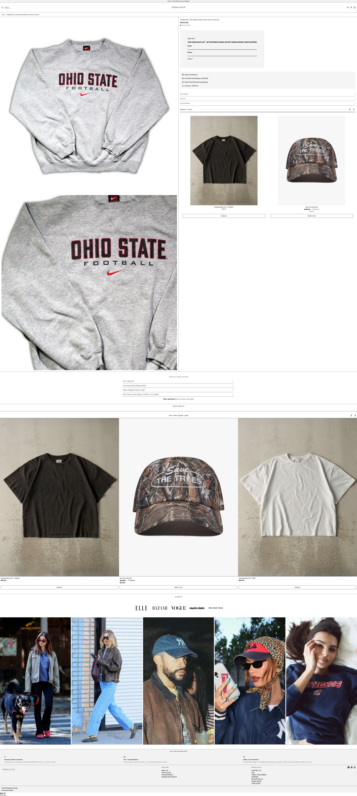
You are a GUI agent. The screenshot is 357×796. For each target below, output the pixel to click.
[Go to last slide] (350, 109)
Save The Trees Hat (312, 207)
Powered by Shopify (7, 790)
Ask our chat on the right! (185, 399)
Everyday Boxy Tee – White (247, 578)
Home (3, 14)
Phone (190, 52)
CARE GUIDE (255, 783)
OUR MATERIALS (167, 775)
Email (189, 46)
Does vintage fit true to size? (134, 390)
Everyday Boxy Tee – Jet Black (223, 207)
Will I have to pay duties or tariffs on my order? (141, 394)
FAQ (252, 773)
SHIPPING (254, 777)
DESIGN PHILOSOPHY (169, 777)
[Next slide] (354, 109)
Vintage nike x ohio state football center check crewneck (23, 14)
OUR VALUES (166, 773)
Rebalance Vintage (12, 788)
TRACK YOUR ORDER (258, 775)
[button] (351, 7)
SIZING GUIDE (256, 781)
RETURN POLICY (257, 779)
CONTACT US (256, 770)
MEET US (165, 770)
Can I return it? (128, 381)
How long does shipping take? (134, 386)
